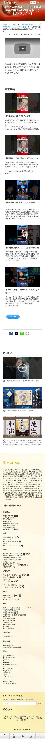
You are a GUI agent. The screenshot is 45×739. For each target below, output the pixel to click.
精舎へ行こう (7, 521)
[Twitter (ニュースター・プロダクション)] (23, 575)
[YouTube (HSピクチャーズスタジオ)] (27, 554)
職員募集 (23, 720)
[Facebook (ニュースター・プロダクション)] (25, 575)
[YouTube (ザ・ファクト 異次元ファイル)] (23, 585)
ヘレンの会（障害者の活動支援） (13, 647)
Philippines (8, 668)
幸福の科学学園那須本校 (11, 611)
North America (9, 657)
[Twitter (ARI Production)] (17, 577)
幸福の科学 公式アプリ (10, 527)
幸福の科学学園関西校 (10, 613)
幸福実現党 (7, 595)
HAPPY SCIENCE (23, 729)
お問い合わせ (30, 718)
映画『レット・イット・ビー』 (11, 561)
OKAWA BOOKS (9, 683)
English (39, 2)
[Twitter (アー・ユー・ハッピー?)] (20, 545)
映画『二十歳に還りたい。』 (11, 563)
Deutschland (8, 661)
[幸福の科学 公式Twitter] (7, 709)
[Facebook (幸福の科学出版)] (18, 537)
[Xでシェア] (16, 333)
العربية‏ (5, 678)
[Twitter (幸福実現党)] (12, 595)
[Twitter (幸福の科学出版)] (15, 537)
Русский (8, 676)
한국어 (5, 674)
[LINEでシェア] (22, 333)
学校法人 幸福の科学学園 (11, 609)
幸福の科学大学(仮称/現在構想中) (14, 615)
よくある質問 (18, 718)
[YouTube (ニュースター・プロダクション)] (28, 575)
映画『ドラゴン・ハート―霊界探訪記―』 (15, 565)
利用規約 (14, 716)
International (8, 655)
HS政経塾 (6, 617)
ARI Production (9, 577)
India (5, 666)
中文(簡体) (7, 672)
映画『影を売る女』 (9, 567)
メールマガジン (8, 520)
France (6, 662)
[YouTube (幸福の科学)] (17, 516)
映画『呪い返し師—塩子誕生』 (12, 559)
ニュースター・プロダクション (12, 575)
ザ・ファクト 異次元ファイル (12, 585)
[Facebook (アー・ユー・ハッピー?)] (22, 545)
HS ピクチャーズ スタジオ (11, 553)
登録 (39, 703)
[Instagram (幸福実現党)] (20, 595)
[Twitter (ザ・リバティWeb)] (17, 541)
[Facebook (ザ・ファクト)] (17, 581)
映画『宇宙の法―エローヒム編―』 (13, 555)
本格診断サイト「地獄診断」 (11, 529)
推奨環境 (23, 716)
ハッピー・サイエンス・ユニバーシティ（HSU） (17, 607)
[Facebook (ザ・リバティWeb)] (20, 541)
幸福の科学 (7, 516)
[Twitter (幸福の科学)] (12, 516)
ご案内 (6, 716)
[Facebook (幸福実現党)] (15, 595)
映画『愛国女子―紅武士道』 (12, 557)
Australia (7, 670)
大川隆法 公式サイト (9, 518)
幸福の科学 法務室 (9, 525)
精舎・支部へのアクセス (10, 523)
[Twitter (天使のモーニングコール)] (20, 587)
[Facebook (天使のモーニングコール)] (23, 587)
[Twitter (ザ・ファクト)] (15, 581)
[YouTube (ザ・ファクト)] (12, 581)
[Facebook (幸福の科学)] (15, 516)
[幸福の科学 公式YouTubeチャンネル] (10, 709)
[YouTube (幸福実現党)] (17, 595)
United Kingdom (9, 664)
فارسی (5, 679)
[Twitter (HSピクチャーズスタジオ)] (21, 554)
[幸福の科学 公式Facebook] (4, 709)
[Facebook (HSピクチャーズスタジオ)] (24, 554)
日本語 (33, 2)
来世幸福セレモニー (9, 636)
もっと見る (13, 316)
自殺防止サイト (8, 645)
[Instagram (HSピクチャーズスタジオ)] (29, 554)
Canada (6, 659)
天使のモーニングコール (11, 587)
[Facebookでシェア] (11, 333)
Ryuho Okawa (8, 681)
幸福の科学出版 (8, 537)
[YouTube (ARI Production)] (20, 577)
